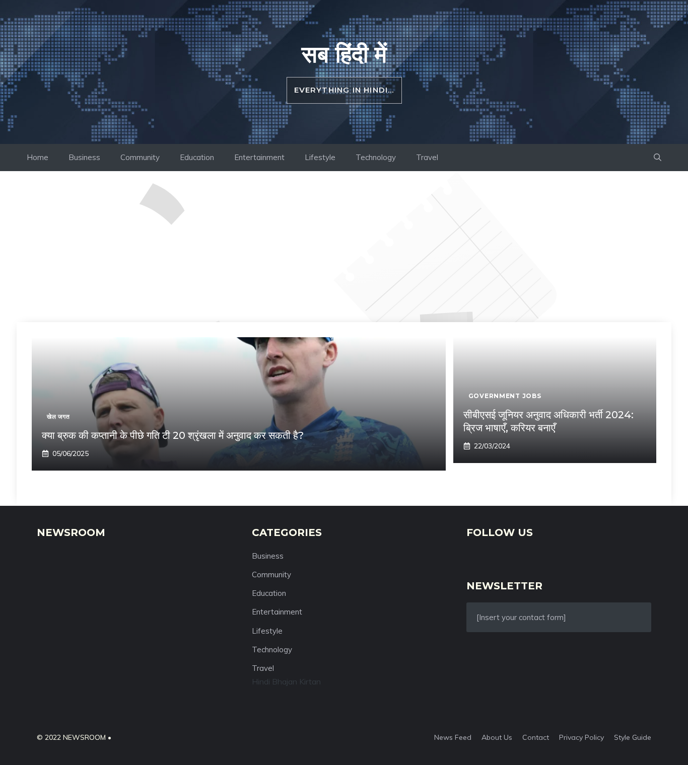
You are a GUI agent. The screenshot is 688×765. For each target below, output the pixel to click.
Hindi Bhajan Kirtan (286, 681)
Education (197, 157)
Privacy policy (581, 737)
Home (37, 157)
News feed (452, 737)
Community (140, 157)
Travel (427, 157)
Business (84, 157)
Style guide (632, 737)
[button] (657, 157)
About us (496, 737)
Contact (535, 737)
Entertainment (259, 157)
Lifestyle (320, 157)
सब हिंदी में (344, 53)
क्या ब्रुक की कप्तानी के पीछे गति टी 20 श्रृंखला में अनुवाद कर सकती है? (173, 435)
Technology (376, 157)
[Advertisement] (344, 246)
